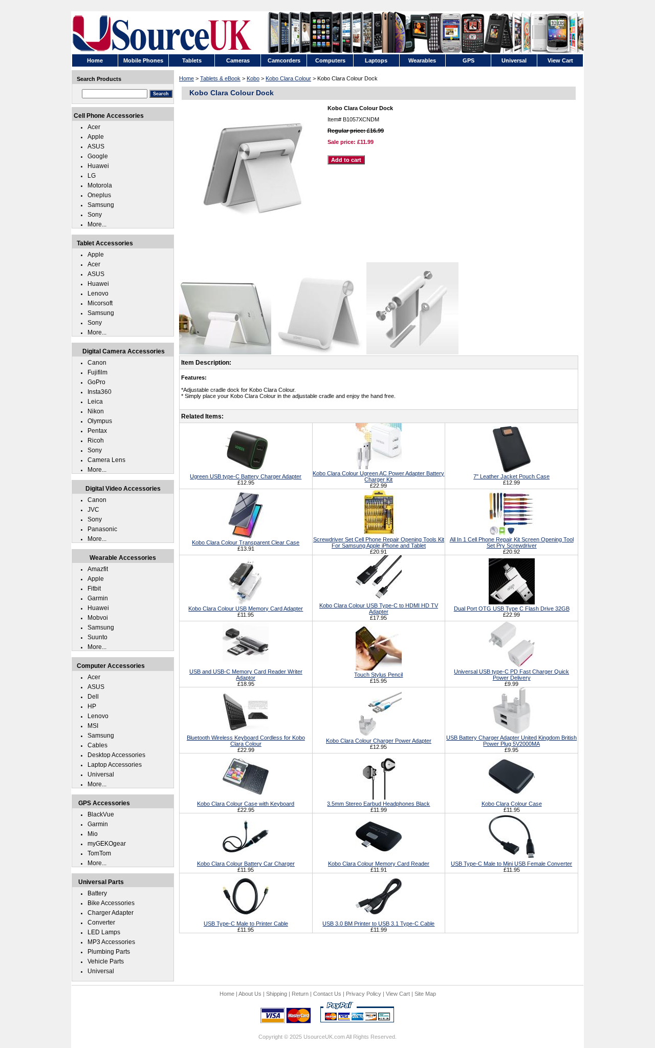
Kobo (253, 78)
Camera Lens (106, 460)
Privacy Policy (363, 994)
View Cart (398, 994)
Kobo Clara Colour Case (512, 804)
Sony (95, 214)
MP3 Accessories (111, 942)
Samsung (101, 204)
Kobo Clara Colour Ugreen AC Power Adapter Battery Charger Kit (378, 476)
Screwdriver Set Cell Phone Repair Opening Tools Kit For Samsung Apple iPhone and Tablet (378, 542)
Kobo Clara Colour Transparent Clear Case (245, 542)
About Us (249, 994)
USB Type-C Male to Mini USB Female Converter (511, 864)
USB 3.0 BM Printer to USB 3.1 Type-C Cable (378, 923)
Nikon (96, 411)
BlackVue (101, 814)
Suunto (97, 637)
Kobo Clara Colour (288, 78)
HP (92, 706)
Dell (93, 696)
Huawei (98, 166)
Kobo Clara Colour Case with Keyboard (245, 804)
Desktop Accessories (116, 755)
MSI (93, 725)
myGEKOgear (107, 843)
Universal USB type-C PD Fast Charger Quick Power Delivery (511, 674)
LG (92, 175)
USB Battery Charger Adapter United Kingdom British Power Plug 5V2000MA (511, 741)
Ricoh (96, 440)
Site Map (425, 994)
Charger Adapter (111, 912)
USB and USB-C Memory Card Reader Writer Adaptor (245, 674)
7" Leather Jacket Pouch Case (511, 476)
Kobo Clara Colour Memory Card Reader (378, 864)
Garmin (98, 598)
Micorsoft (100, 303)
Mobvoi (98, 617)
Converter (101, 922)
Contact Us (327, 994)
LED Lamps (104, 932)
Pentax (97, 430)
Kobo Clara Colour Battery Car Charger (246, 864)
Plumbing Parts (109, 951)
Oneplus (99, 195)
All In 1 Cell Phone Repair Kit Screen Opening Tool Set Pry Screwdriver (512, 542)
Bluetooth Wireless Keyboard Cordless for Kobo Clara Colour (246, 741)
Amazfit (98, 569)
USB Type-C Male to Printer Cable (246, 923)
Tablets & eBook (220, 78)
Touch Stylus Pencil (378, 675)
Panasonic (102, 529)
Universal (101, 774)
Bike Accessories (111, 903)
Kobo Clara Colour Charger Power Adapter (378, 741)
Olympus (100, 421)
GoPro (96, 382)
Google (98, 156)
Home (186, 78)
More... (97, 224)
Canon (97, 362)
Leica (95, 401)
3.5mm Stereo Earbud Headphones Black (378, 804)
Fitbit (94, 588)
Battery (97, 893)
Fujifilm (97, 372)
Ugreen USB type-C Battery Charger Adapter (245, 476)
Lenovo (98, 293)
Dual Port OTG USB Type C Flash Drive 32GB (512, 608)
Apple (96, 136)
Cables (97, 745)
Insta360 (100, 391)
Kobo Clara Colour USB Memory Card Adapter (245, 608)
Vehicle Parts (106, 961)
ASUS (96, 146)
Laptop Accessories (115, 764)
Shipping (276, 994)
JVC (93, 509)
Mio (93, 833)
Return (300, 994)
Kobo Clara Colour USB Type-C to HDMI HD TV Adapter (378, 608)
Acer (94, 127)
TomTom (99, 853)
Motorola (100, 185)
